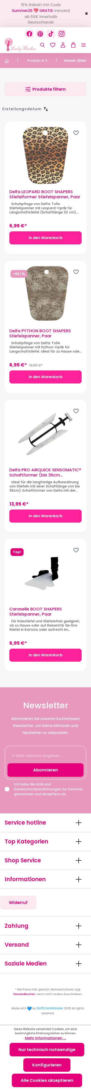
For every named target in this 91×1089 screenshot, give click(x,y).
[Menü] (81, 45)
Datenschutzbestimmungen (37, 789)
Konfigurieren (47, 1065)
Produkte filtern (49, 89)
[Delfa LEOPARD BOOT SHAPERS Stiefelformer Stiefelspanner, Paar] (45, 155)
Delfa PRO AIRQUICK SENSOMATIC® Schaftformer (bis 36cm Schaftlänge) (45, 472)
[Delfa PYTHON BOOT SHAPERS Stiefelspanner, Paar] (45, 294)
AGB (39, 784)
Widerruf (18, 902)
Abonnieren (45, 770)
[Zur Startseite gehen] (28, 45)
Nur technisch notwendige (46, 1049)
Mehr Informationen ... (45, 1038)
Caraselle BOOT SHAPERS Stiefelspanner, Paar (35, 611)
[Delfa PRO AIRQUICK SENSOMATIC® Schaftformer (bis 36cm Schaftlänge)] (45, 433)
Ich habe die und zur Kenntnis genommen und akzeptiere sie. (48, 789)
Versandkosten (24, 994)
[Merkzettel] (53, 45)
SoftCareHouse (50, 1008)
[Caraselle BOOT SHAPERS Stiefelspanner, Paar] (45, 573)
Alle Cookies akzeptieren (47, 1080)
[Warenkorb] (72, 45)
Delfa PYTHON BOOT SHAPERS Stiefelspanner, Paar (40, 333)
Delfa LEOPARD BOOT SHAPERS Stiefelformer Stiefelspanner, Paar (44, 194)
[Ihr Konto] (63, 45)
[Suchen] (42, 45)
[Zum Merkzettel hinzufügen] (76, 132)
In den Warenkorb (46, 237)
